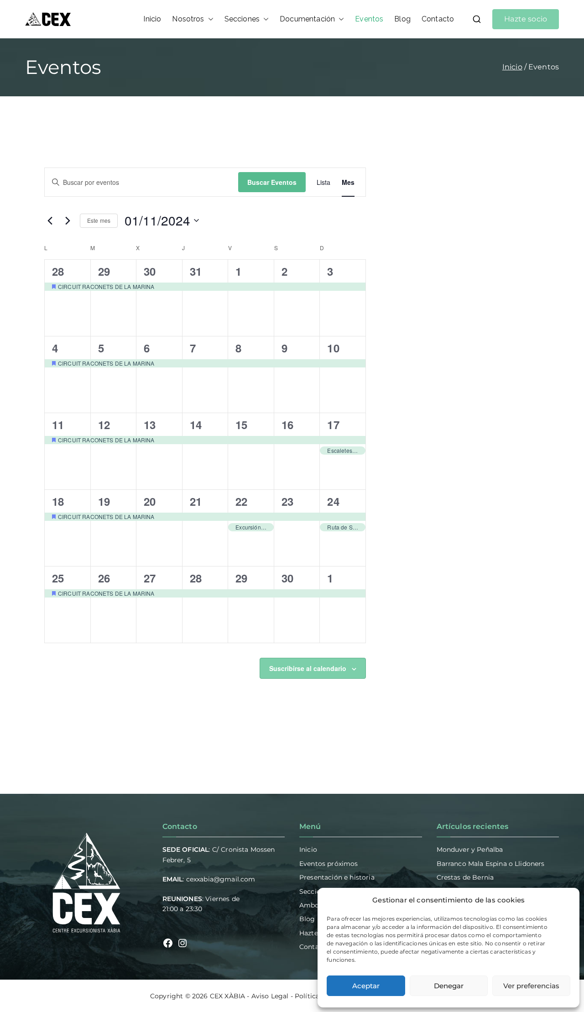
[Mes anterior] (49, 220)
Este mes (98, 220)
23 (287, 501)
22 (241, 501)
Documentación (307, 19)
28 (58, 271)
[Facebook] (167, 943)
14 (196, 424)
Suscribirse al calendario (307, 668)
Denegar (449, 985)
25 (58, 578)
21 (196, 501)
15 (241, 424)
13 (150, 424)
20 (150, 501)
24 (333, 501)
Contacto (438, 19)
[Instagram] (182, 943)
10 (333, 348)
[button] (209, 19)
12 (104, 424)
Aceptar (366, 985)
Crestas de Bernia (465, 877)
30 (150, 271)
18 (58, 501)
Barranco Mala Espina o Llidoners (491, 864)
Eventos (369, 19)
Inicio (152, 19)
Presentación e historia (337, 877)
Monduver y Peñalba (470, 849)
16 (287, 424)
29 (104, 271)
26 (104, 578)
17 (333, 424)
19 (104, 501)
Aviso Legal (270, 996)
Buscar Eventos (272, 182)
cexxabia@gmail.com (221, 879)
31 (196, 271)
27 (150, 578)
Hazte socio (525, 19)
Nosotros (188, 19)
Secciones (242, 19)
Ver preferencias (531, 985)
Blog (402, 19)
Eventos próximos (328, 864)
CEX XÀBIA (227, 996)
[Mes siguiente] (67, 220)
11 (58, 424)
